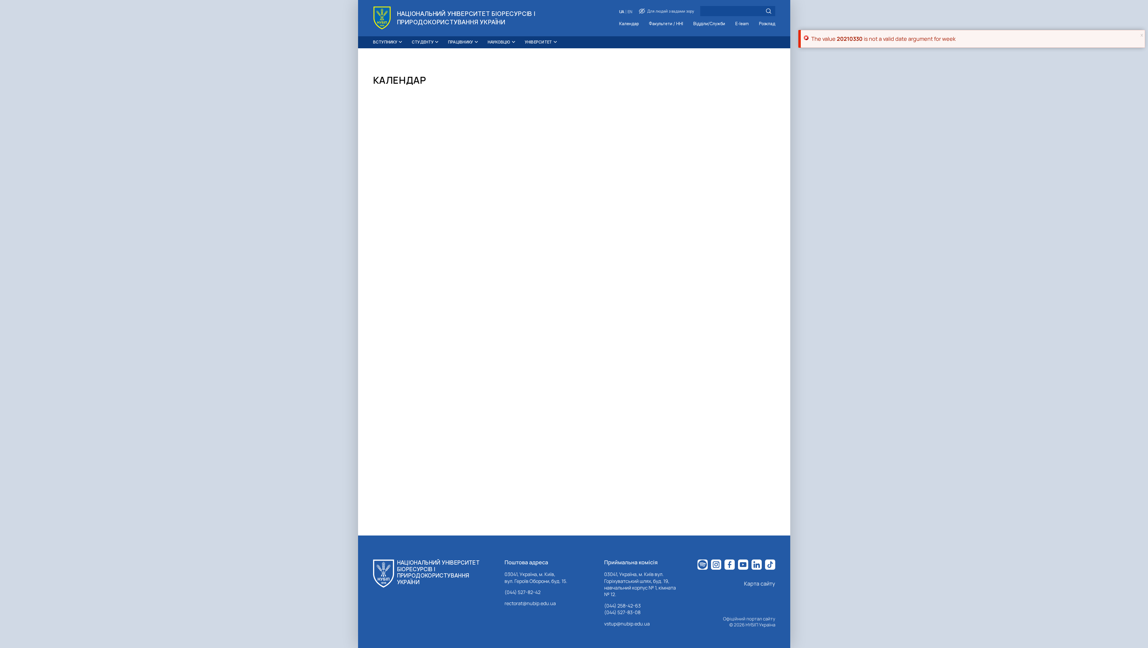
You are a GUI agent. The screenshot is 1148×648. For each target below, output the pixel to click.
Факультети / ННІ (666, 24)
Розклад (767, 24)
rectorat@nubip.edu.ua (530, 603)
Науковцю (499, 42)
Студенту (423, 42)
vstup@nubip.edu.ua (627, 623)
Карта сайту (759, 583)
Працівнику (460, 42)
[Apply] (768, 11)
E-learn (742, 24)
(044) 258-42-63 (622, 605)
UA (621, 12)
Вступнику (385, 42)
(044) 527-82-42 (523, 592)
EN (630, 12)
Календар (629, 24)
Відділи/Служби (709, 24)
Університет (538, 42)
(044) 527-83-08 (622, 612)
